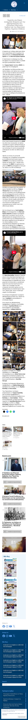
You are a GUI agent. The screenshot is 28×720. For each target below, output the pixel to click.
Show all (23, 15)
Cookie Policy (4, 714)
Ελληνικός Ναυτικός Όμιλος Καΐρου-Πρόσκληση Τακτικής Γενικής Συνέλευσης (13, 705)
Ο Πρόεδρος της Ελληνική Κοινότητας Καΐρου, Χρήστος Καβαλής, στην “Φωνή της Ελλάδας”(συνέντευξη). (11, 475)
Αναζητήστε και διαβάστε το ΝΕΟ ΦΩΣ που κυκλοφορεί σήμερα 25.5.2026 (13, 655)
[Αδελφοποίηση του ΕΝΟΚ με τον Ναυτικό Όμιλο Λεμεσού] (18, 429)
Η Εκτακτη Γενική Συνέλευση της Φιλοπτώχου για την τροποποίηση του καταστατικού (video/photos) (13, 497)
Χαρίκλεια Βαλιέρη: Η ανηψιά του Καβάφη (12, 699)
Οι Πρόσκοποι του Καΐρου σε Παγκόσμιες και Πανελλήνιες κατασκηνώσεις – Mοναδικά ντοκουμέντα (11, 524)
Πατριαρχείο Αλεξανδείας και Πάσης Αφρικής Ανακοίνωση (13, 694)
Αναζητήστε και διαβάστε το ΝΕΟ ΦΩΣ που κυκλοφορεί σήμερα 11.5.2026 (13, 661)
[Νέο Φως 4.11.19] (7, 443)
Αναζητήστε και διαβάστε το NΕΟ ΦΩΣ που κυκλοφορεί (13, 645)
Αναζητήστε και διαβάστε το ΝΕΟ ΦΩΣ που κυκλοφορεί (13, 671)
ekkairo (13, 31)
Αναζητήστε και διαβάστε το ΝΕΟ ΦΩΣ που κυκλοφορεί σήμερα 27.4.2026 (13, 666)
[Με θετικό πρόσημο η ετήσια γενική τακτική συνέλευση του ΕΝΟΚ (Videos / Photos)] (7, 429)
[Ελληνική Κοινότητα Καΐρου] (14, 4)
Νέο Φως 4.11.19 (5, 446)
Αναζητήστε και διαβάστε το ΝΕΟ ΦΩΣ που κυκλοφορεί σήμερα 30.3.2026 (13, 676)
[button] (6, 313)
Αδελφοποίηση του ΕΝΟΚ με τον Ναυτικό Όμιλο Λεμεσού (17, 434)
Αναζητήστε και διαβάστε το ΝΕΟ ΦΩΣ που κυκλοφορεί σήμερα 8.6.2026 (13, 650)
